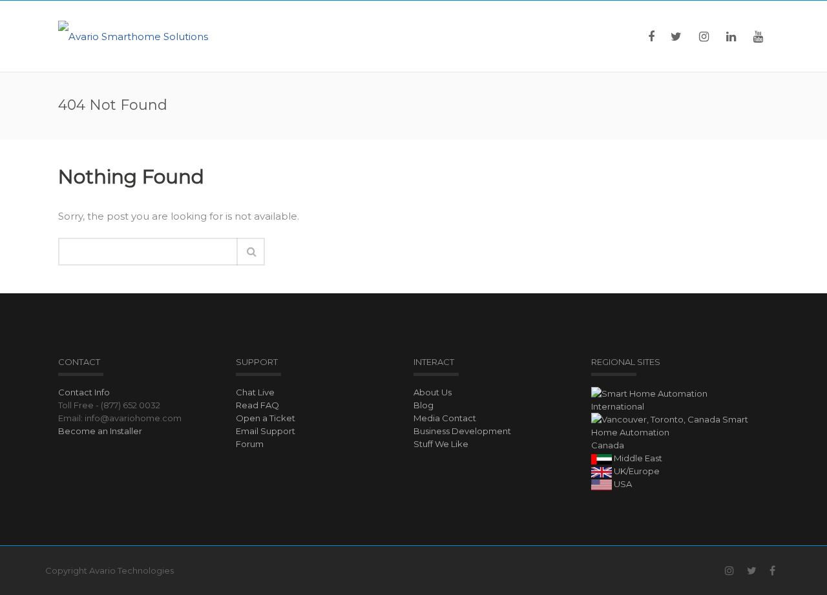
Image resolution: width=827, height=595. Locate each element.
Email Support (265, 431)
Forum (250, 444)
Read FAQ (257, 405)
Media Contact (445, 418)
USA (622, 484)
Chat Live (255, 392)
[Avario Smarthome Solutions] (133, 36)
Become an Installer (100, 431)
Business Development (462, 431)
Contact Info (84, 392)
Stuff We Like (441, 444)
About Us (433, 392)
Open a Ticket (265, 418)
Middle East (637, 458)
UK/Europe (636, 471)
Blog (424, 405)
